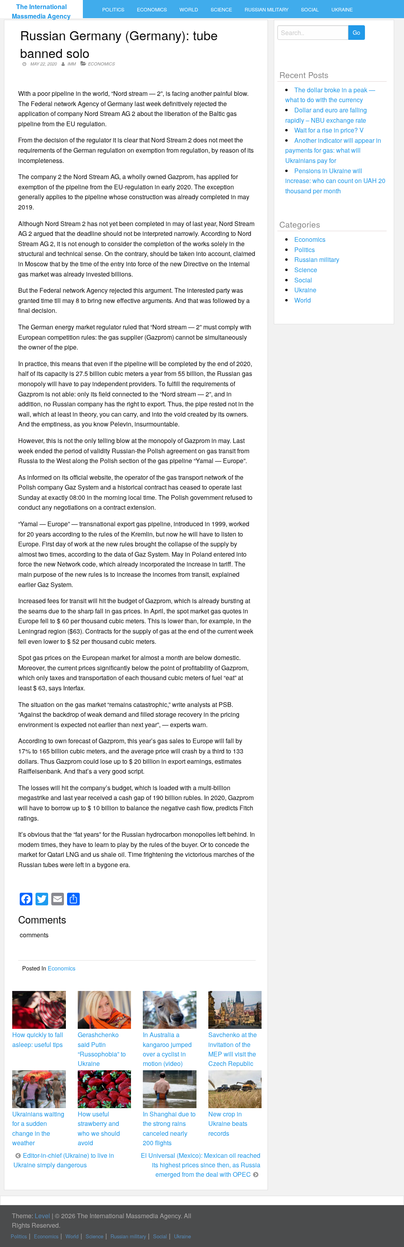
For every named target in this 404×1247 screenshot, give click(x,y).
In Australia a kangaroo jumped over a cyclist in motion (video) (167, 1049)
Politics (113, 9)
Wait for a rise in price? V (329, 130)
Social (310, 9)
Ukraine (342, 9)
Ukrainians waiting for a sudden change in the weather (38, 1128)
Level (42, 1215)
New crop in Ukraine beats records (227, 1123)
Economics (152, 9)
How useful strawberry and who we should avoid (99, 1128)
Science (221, 9)
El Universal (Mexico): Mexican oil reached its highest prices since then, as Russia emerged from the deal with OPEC (200, 1165)
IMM (71, 64)
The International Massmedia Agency (41, 11)
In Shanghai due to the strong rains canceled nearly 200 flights (169, 1128)
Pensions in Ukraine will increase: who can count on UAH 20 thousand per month (335, 180)
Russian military (266, 9)
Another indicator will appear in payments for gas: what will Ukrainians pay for (333, 150)
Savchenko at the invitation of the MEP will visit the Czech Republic (232, 1049)
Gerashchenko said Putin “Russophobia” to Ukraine (102, 1049)
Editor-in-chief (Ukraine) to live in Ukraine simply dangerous (63, 1160)
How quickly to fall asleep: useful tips (37, 1039)
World (189, 9)
